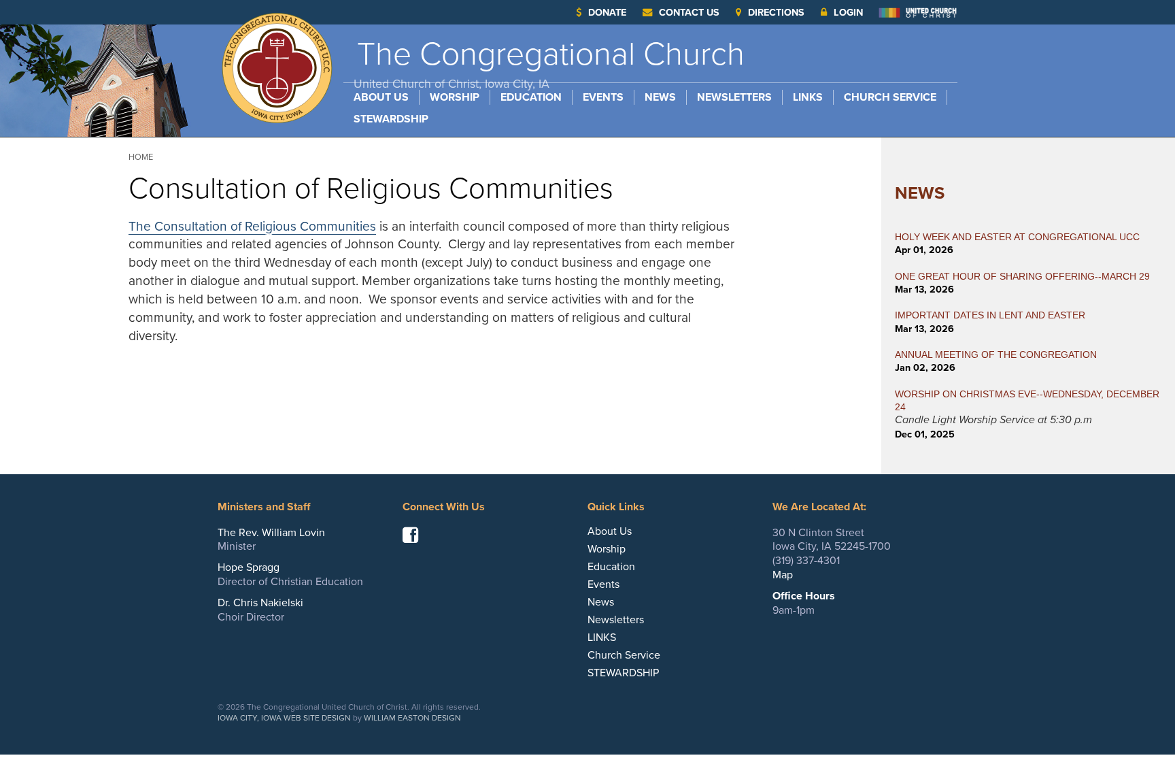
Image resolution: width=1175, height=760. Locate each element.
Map (782, 575)
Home (141, 157)
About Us (381, 97)
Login (848, 12)
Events (603, 97)
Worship (454, 97)
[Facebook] (415, 538)
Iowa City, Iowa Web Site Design (284, 718)
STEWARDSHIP (391, 119)
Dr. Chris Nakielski (260, 603)
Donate (607, 12)
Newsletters (734, 97)
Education (531, 97)
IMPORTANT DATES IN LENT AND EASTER (990, 315)
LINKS (808, 97)
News (660, 97)
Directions (776, 12)
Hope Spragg (248, 567)
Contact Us (689, 12)
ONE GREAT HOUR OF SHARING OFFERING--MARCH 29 (1022, 276)
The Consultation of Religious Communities (252, 226)
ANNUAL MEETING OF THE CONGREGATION (996, 354)
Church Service (890, 97)
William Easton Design (412, 718)
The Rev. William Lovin (271, 533)
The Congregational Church (549, 63)
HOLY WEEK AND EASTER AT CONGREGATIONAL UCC (1017, 236)
